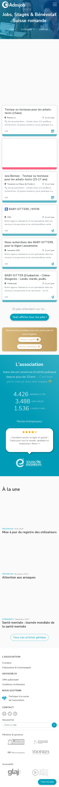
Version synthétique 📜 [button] (29, 346)
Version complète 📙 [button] (29, 339)
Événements (8, 619)
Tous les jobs (47, 781)
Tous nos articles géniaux (29, 637)
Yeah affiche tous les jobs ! (29, 317)
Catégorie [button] (27, 29)
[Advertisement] (29, 71)
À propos (6, 662)
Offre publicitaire (10, 679)
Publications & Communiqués (16, 667)
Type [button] (12, 29)
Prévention (7, 529)
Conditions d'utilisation (13, 684)
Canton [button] (43, 29)
